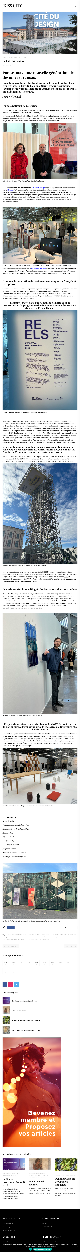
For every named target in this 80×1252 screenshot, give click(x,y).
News (24, 57)
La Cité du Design (38, 188)
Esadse (10, 190)
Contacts (44, 1223)
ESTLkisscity (7, 65)
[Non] (78, 1247)
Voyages (42, 1178)
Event (18, 1173)
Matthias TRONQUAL (52, 937)
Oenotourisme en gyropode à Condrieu (26, 1020)
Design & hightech (15, 57)
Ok (30, 1249)
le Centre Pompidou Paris (15, 937)
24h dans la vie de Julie (37, 1173)
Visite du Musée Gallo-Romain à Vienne (26, 1030)
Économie (11, 1173)
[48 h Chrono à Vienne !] (6, 1010)
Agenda (5, 1173)
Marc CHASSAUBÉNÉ (38, 937)
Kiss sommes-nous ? (9, 1223)
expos (57, 934)
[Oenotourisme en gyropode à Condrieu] (6, 1020)
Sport (67, 1175)
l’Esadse (28, 937)
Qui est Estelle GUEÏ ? (9, 1230)
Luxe (4, 1175)
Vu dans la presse (8, 1227)
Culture (5, 57)
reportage (45, 939)
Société (13, 1175)
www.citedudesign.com (19, 857)
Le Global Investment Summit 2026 (24, 1001)
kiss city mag (64, 934)
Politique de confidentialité (42, 1249)
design (43, 934)
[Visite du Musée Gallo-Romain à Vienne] (6, 1029)
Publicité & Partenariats (49, 1227)
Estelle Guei (50, 934)
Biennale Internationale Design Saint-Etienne (24, 934)
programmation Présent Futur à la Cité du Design (23, 939)
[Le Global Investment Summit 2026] (6, 1000)
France (37, 1175)
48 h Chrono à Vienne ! (20, 1011)
